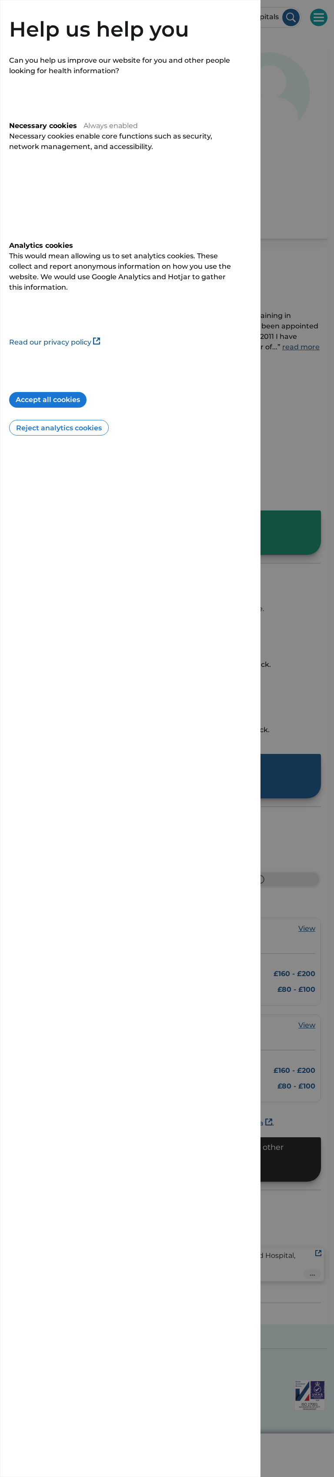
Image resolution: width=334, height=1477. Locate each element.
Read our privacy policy (50, 342)
